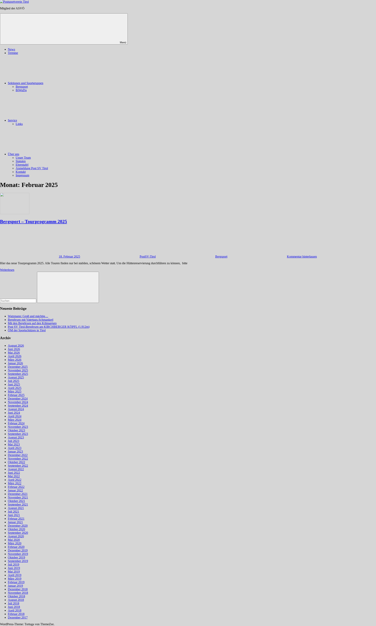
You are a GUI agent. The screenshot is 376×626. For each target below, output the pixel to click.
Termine (13, 53)
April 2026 (14, 356)
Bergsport (22, 86)
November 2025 (18, 370)
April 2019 (14, 575)
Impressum (22, 175)
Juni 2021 (14, 515)
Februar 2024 (16, 423)
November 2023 (18, 426)
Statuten (21, 161)
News (11, 49)
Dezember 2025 (18, 366)
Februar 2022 (16, 486)
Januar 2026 (15, 363)
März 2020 (14, 543)
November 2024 (18, 402)
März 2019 (14, 578)
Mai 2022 (14, 476)
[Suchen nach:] (18, 300)
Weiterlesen (7, 270)
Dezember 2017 (18, 617)
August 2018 (16, 599)
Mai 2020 (14, 539)
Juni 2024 (14, 412)
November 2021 (18, 497)
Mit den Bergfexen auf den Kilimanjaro (32, 323)
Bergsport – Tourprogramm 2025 (33, 221)
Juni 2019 (14, 568)
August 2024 (16, 409)
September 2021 (18, 504)
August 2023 (16, 437)
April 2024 (14, 416)
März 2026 (14, 359)
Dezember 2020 (18, 525)
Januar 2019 (15, 585)
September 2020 (18, 532)
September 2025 (18, 373)
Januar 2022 (15, 490)
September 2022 (18, 465)
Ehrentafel (22, 164)
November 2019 (18, 554)
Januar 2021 (15, 522)
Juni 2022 (14, 472)
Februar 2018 (16, 614)
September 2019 (18, 561)
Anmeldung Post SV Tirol (32, 168)
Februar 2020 (16, 547)
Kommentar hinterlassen (302, 256)
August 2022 (16, 469)
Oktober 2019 (16, 557)
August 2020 (16, 536)
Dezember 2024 (18, 398)
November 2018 (18, 592)
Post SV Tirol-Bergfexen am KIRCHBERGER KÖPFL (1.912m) (48, 326)
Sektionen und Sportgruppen (25, 83)
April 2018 (14, 610)
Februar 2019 (16, 582)
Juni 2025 (14, 384)
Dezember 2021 (18, 494)
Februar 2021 (16, 518)
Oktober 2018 (16, 596)
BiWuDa (21, 90)
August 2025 (16, 377)
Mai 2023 (14, 444)
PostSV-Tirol (148, 256)
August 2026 (16, 345)
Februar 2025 (16, 395)
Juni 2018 (14, 607)
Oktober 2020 (16, 529)
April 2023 (14, 448)
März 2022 (14, 483)
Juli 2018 (13, 603)
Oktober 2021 (16, 501)
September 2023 (18, 434)
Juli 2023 (13, 441)
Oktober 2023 (16, 430)
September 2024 (18, 405)
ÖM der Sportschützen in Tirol (27, 330)
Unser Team (23, 157)
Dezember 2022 (18, 455)
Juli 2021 (13, 511)
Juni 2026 (14, 349)
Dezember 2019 (18, 550)
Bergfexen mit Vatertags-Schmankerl (30, 319)
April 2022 (14, 479)
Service (12, 120)
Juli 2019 (13, 564)
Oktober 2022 (16, 462)
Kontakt (21, 171)
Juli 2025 (13, 381)
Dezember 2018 (18, 589)
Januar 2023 (15, 451)
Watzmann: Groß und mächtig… (28, 316)
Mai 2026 (14, 352)
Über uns (13, 154)
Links (19, 124)
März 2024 (14, 419)
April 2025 (14, 388)
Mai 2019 (14, 571)
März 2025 (14, 391)
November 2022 (18, 458)
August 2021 (16, 508)
